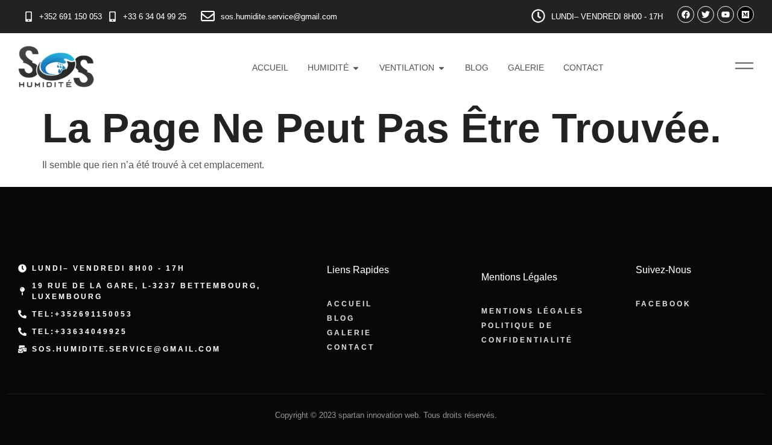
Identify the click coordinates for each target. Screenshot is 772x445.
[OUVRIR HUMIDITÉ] (356, 68)
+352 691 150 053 (70, 16)
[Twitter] (705, 14)
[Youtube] (725, 14)
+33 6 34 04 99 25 (154, 16)
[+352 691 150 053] (28, 16)
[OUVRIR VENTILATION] (441, 68)
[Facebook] (685, 14)
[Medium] (745, 14)
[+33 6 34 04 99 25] (112, 16)
